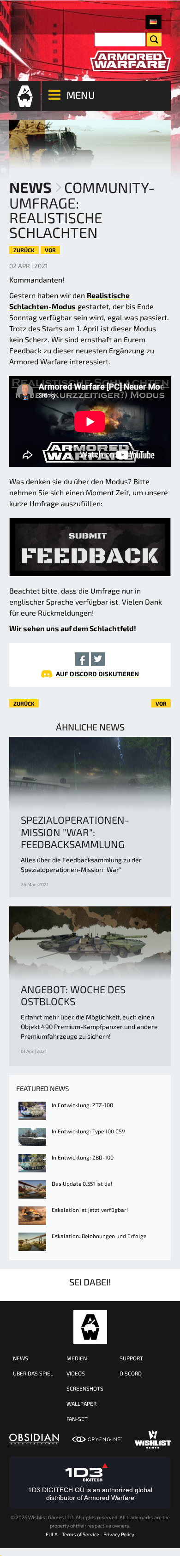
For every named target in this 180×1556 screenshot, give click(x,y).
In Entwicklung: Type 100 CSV (88, 1131)
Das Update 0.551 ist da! (82, 1183)
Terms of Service (80, 1534)
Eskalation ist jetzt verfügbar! (90, 1209)
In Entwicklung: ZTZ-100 (82, 1105)
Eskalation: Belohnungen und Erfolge (99, 1236)
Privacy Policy (118, 1534)
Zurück (24, 250)
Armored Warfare (90, 1327)
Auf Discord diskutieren (97, 674)
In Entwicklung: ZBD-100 (83, 1157)
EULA (52, 1534)
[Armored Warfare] (130, 61)
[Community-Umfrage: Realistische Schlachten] (153, 22)
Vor (50, 250)
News (30, 187)
